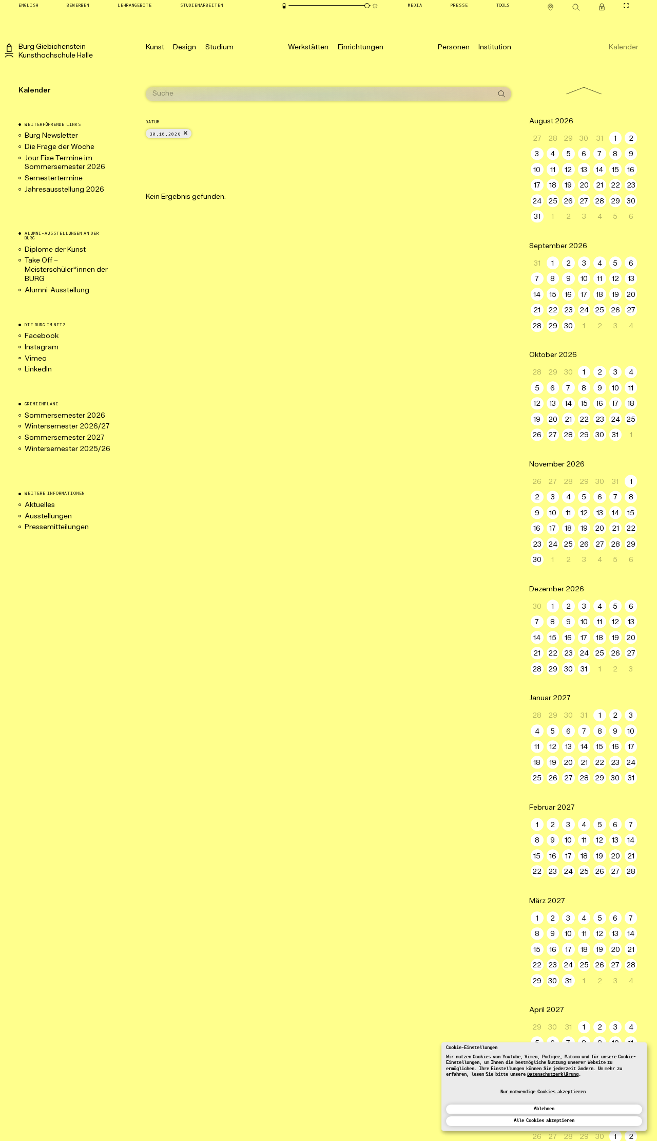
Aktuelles (40, 505)
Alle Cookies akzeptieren (544, 1121)
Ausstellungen (48, 516)
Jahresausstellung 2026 (64, 190)
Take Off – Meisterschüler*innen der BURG (66, 270)
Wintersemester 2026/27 (67, 427)
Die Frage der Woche (59, 147)
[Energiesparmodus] (284, 6)
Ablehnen (544, 1109)
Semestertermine (54, 178)
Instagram (42, 347)
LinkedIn (38, 369)
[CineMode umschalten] (626, 5)
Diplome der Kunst (55, 250)
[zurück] (584, 90)
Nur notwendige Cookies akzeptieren (543, 1092)
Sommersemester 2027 (65, 438)
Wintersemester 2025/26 (67, 449)
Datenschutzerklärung (552, 1074)
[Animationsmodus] (375, 6)
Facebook (42, 336)
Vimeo (36, 359)
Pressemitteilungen (57, 527)
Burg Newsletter (51, 136)
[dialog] (544, 1086)
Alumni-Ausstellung (58, 290)
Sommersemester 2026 (65, 416)
